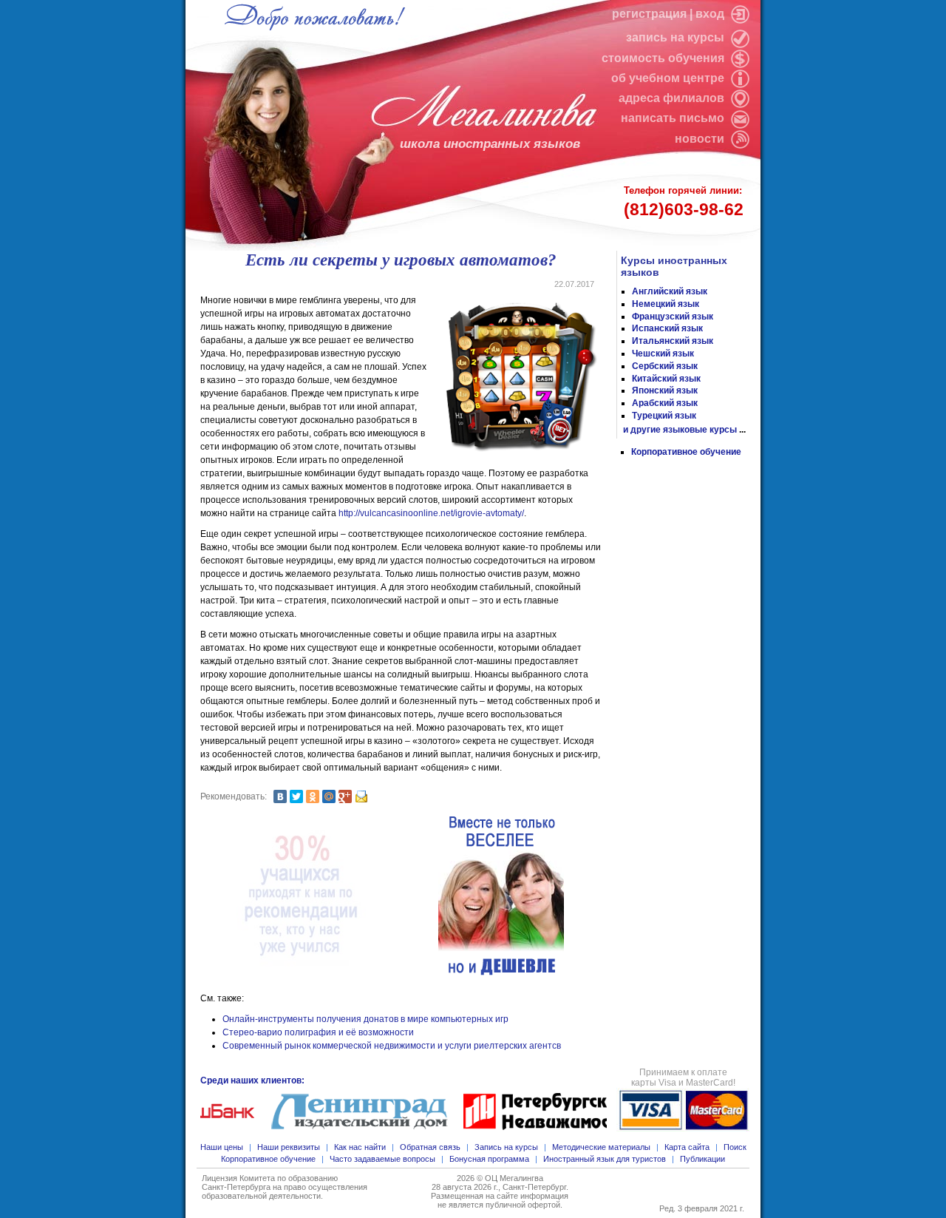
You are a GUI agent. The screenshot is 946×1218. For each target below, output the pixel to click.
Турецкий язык (664, 415)
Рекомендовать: (233, 796)
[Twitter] (296, 796)
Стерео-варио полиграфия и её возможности (318, 1032)
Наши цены (221, 1147)
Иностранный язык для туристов (604, 1158)
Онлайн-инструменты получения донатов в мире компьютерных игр (365, 1019)
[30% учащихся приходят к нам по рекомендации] (301, 896)
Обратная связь (430, 1147)
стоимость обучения (664, 58)
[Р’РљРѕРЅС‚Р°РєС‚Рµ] (280, 796)
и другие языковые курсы (680, 429)
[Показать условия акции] (501, 896)
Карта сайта (687, 1147)
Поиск (735, 1147)
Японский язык (665, 390)
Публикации (702, 1158)
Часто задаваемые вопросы (382, 1158)
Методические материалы (601, 1147)
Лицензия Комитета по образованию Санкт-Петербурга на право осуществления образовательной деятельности (284, 1187)
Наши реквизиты (288, 1147)
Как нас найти (360, 1147)
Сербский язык (665, 366)
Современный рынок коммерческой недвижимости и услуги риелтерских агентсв (391, 1046)
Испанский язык (667, 328)
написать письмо (674, 118)
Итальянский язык (672, 341)
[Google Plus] (345, 796)
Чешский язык (663, 353)
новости (699, 138)
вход (711, 13)
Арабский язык (665, 403)
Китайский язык (666, 378)
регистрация (649, 13)
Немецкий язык (665, 304)
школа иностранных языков (490, 144)
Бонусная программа (489, 1158)
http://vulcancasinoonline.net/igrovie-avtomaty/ (431, 513)
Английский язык (669, 291)
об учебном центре (669, 78)
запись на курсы (676, 37)
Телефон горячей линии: (683, 202)
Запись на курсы (506, 1147)
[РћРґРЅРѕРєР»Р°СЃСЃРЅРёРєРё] (312, 796)
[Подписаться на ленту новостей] (738, 138)
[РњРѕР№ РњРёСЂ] (329, 796)
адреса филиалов (673, 98)
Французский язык (672, 316)
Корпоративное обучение (686, 452)
